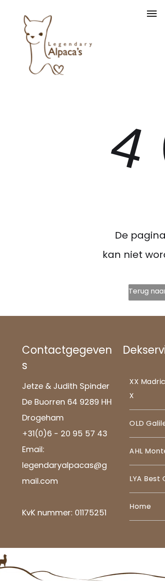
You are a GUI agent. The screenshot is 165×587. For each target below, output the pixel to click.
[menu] (152, 13)
